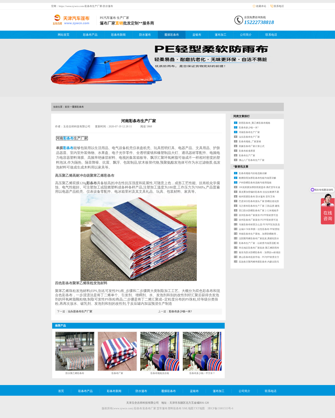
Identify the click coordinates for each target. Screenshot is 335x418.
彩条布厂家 (117, 373)
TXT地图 (199, 408)
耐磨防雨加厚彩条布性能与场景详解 (257, 178)
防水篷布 (145, 34)
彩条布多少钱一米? (180, 311)
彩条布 (68, 138)
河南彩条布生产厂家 (249, 132)
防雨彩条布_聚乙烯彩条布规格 (254, 123)
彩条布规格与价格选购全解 (253, 173)
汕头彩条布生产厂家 (80, 311)
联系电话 (279, 6)
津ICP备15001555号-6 (220, 408)
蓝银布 (197, 34)
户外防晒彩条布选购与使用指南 (255, 182)
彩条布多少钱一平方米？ (202, 373)
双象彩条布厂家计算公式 (251, 146)
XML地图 (187, 408)
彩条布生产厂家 (247, 155)
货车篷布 (162, 408)
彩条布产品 (90, 34)
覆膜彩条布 (171, 34)
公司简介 (246, 34)
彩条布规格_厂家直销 (250, 141)
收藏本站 (261, 6)
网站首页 (63, 34)
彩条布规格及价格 (159, 373)
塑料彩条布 (174, 408)
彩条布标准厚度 (247, 150)
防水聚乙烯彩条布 (75, 373)
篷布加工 (220, 34)
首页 (67, 106)
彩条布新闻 (118, 34)
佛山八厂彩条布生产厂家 (251, 160)
